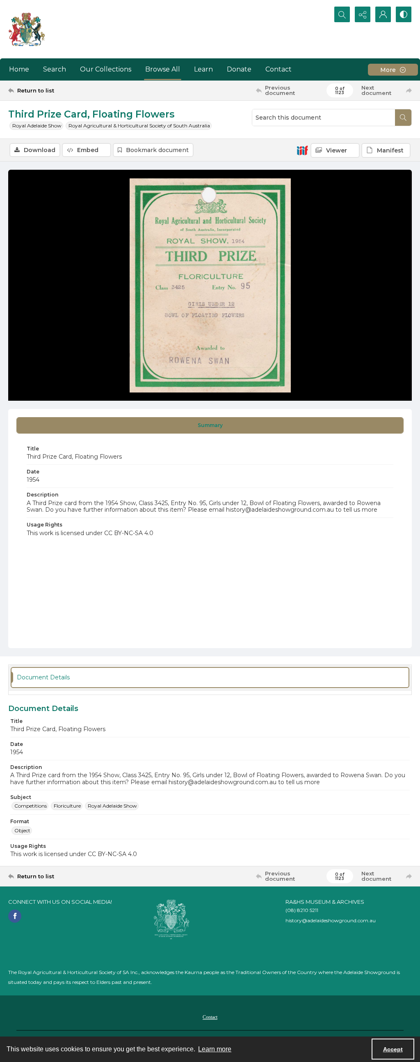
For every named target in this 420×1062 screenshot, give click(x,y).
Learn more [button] (214, 1049)
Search (54, 69)
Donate (239, 69)
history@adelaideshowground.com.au (330, 920)
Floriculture (67, 806)
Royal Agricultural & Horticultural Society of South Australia (139, 125)
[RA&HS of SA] (171, 919)
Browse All (162, 69)
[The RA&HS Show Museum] (27, 29)
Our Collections (105, 69)
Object (22, 830)
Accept (393, 1049)
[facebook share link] (14, 916)
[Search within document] (403, 117)
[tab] (210, 425)
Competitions (30, 806)
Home (19, 69)
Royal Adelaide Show (37, 125)
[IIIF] (302, 150)
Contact (278, 69)
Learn (203, 69)
